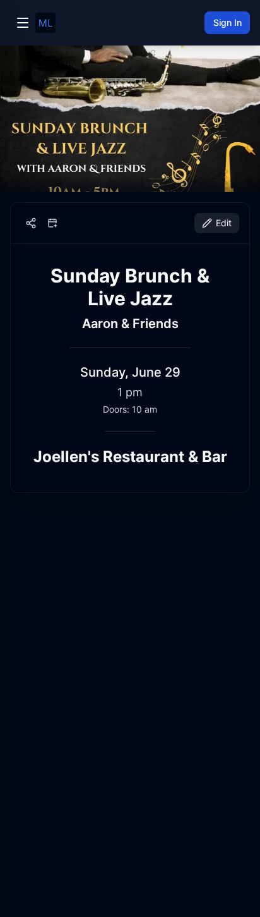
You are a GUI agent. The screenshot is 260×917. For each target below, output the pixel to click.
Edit (224, 222)
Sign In (227, 22)
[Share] (31, 223)
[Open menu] (22, 22)
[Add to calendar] (52, 223)
